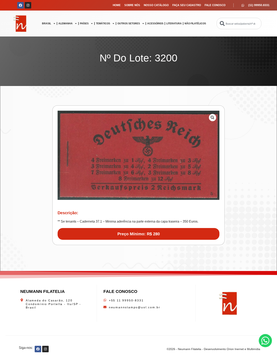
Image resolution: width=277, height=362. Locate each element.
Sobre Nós (132, 5)
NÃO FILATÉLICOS (195, 23)
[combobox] (239, 23)
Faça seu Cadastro (186, 5)
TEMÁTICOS (103, 23)
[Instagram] (28, 5)
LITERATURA (174, 23)
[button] (212, 117)
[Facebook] (20, 5)
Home (117, 5)
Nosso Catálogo (156, 5)
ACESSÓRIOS (155, 23)
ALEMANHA (65, 23)
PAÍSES (84, 23)
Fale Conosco (215, 5)
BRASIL (46, 23)
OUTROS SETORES (128, 23)
